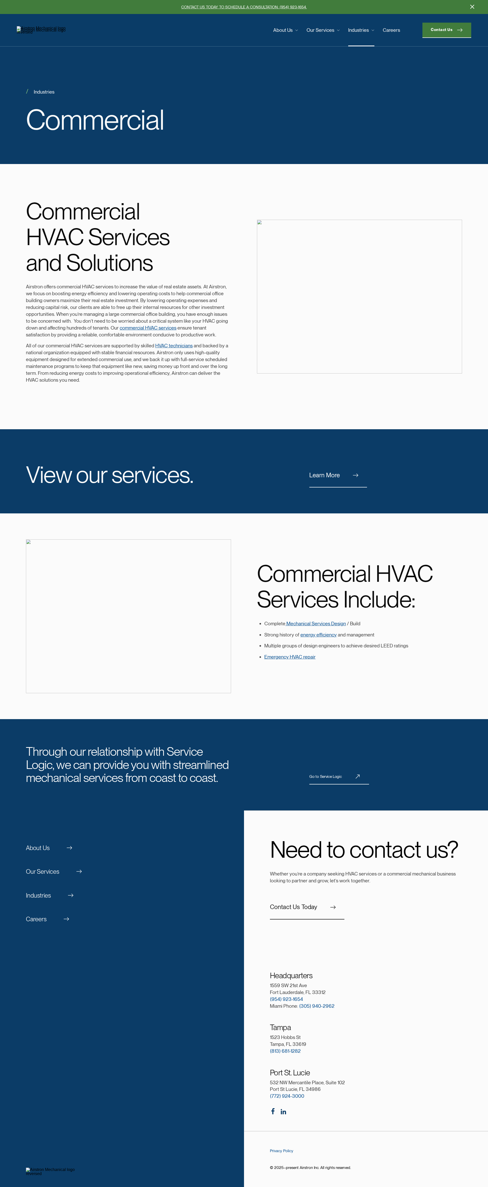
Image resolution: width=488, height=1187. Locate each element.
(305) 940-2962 (316, 1006)
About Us (283, 30)
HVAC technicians (174, 346)
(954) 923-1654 (286, 999)
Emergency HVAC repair (290, 657)
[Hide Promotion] (472, 6)
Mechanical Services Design (316, 624)
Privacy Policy (281, 1150)
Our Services (320, 30)
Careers (391, 30)
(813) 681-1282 (285, 1051)
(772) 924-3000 (287, 1096)
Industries (358, 30)
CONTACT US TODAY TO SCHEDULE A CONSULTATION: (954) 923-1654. (244, 7)
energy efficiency (318, 635)
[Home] (69, 30)
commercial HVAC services (148, 328)
